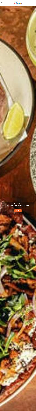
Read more (18, 209)
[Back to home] (18, 3)
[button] (1, 3)
